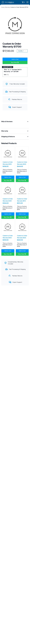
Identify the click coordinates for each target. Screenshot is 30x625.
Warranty (7, 7)
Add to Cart (15, 59)
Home (2, 7)
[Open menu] (27, 2)
